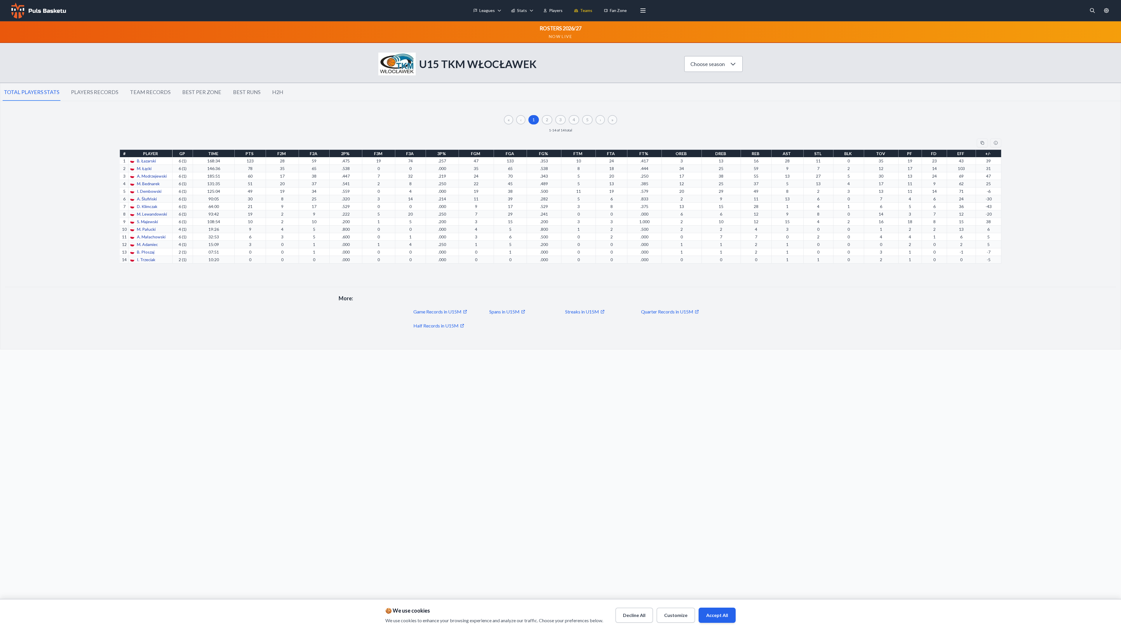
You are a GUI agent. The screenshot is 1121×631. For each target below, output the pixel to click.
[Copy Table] (982, 142)
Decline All (634, 615)
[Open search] (1092, 10)
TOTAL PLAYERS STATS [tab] (31, 92)
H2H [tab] (277, 92)
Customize (675, 615)
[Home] (38, 10)
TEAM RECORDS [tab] (150, 92)
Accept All (717, 615)
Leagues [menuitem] (487, 10)
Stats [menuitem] (522, 10)
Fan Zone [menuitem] (618, 10)
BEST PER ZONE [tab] (201, 92)
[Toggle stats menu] (531, 10)
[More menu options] (643, 10)
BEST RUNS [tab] (246, 92)
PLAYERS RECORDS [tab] (94, 92)
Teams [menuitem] (586, 10)
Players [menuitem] (556, 10)
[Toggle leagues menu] (499, 10)
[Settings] (1106, 10)
